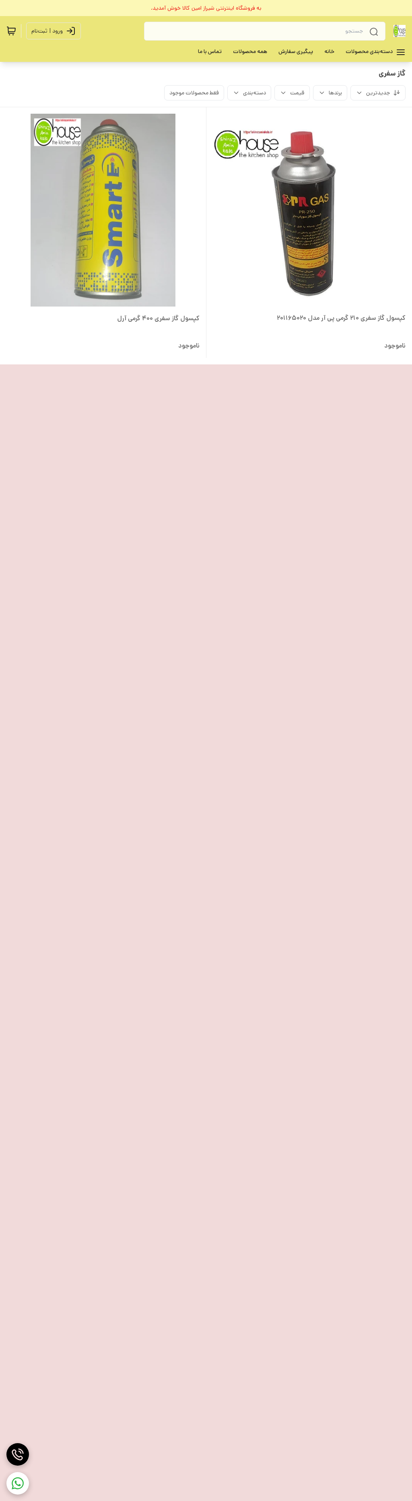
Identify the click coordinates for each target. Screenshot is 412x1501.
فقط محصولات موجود (194, 93)
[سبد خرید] (11, 31)
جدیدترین (378, 93)
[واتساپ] (17, 1483)
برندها (335, 93)
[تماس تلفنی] (17, 1454)
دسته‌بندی (254, 93)
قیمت (297, 93)
